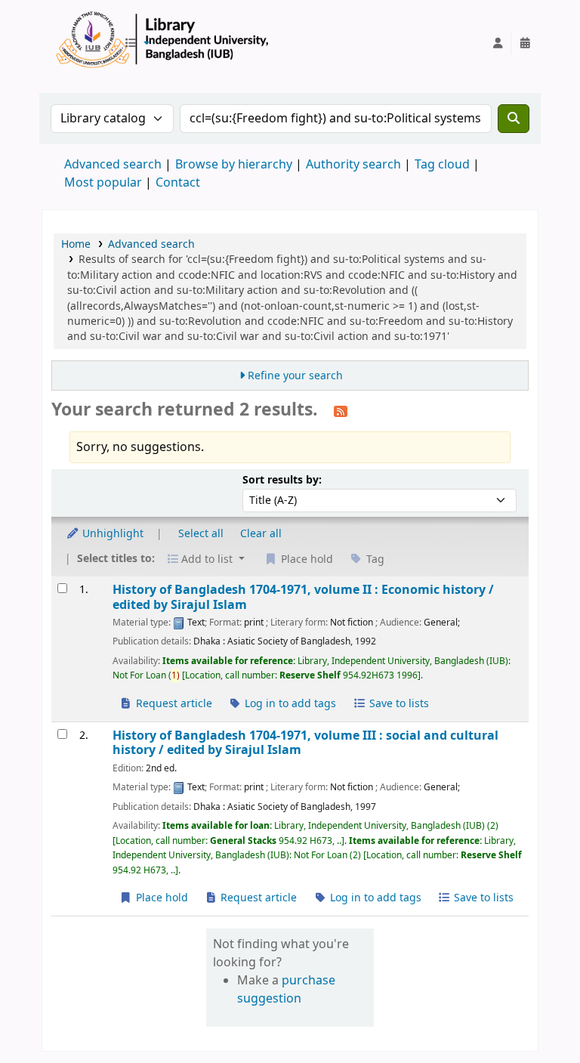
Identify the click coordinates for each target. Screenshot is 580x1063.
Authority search (353, 165)
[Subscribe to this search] (340, 411)
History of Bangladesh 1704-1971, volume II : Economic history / (303, 597)
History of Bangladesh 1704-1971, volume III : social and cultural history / (305, 743)
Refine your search (295, 376)
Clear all (261, 534)
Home (76, 244)
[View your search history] (525, 43)
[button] (137, 43)
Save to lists (397, 704)
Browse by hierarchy (233, 165)
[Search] (513, 118)
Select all (201, 534)
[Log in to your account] (498, 43)
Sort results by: (282, 480)
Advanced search (113, 165)
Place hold (160, 898)
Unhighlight (111, 534)
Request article (172, 704)
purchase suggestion (286, 990)
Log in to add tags (289, 704)
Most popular (103, 183)
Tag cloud (442, 165)
